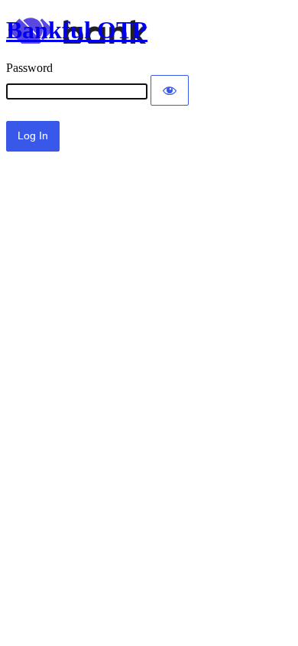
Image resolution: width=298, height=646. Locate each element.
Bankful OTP (76, 30)
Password (29, 67)
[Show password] (170, 90)
